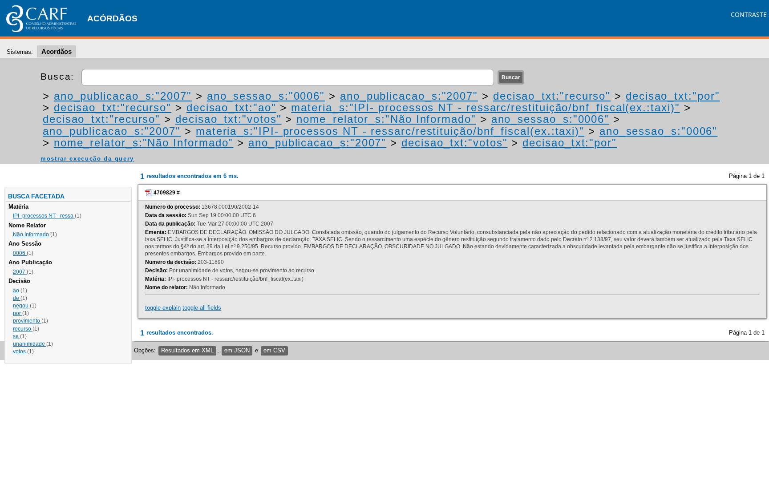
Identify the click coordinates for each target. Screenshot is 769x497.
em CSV (274, 350)
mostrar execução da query (87, 158)
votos (20, 351)
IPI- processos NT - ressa (44, 216)
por (17, 313)
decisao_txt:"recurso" (552, 96)
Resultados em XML (187, 350)
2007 (20, 272)
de (16, 298)
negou (21, 306)
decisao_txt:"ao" (231, 107)
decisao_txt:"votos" (228, 119)
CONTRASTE (749, 14)
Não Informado (31, 234)
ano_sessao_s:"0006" (266, 96)
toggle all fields (201, 307)
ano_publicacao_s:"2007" (123, 96)
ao (16, 290)
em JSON (237, 350)
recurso (22, 329)
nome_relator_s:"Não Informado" (386, 119)
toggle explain (163, 307)
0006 (20, 253)
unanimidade (29, 344)
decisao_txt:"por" (673, 96)
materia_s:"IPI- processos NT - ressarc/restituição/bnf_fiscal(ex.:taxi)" (485, 107)
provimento (27, 321)
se (16, 336)
